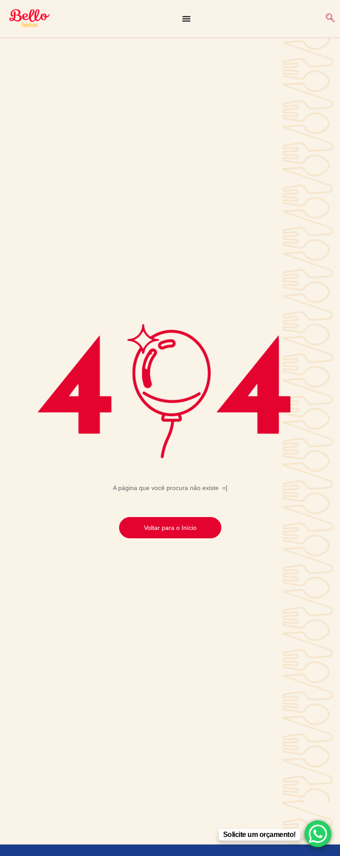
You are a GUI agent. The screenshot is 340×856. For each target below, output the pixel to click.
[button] (330, 18)
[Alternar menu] (186, 18)
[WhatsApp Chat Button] (318, 834)
